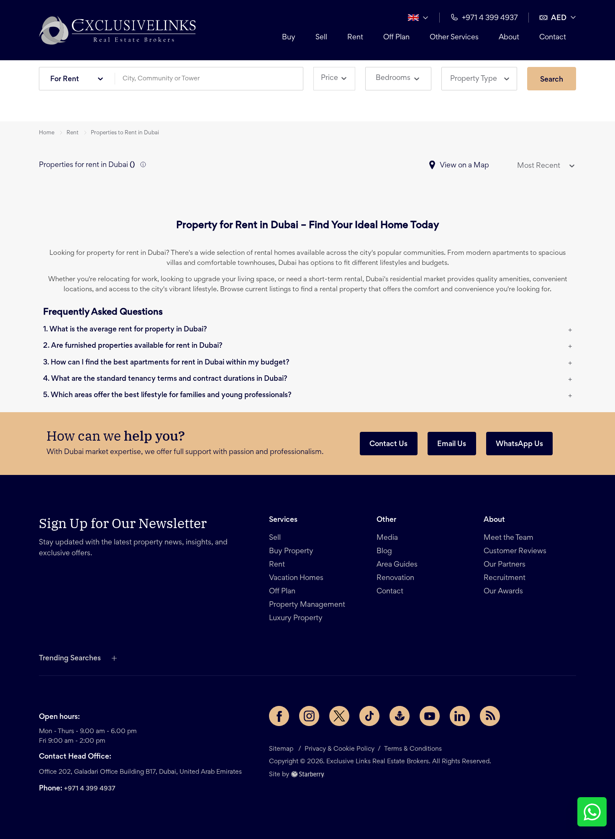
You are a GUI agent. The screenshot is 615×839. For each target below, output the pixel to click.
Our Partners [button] (504, 565)
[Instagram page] (309, 716)
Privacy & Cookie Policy (339, 749)
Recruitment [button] (504, 578)
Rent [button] (355, 37)
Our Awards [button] (503, 591)
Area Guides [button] (397, 565)
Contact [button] (552, 37)
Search (551, 80)
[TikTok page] (369, 716)
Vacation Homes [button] (296, 578)
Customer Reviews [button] (515, 551)
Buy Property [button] (291, 551)
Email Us (451, 444)
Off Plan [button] (396, 37)
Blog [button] (384, 551)
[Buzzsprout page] (400, 716)
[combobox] (212, 79)
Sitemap (281, 749)
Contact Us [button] (388, 444)
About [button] (509, 37)
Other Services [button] (454, 37)
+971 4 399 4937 (89, 789)
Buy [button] (288, 37)
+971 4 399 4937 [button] (490, 18)
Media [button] (387, 538)
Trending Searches (70, 658)
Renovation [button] (395, 578)
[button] (117, 30)
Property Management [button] (307, 605)
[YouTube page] (430, 716)
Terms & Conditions (413, 749)
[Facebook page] (279, 716)
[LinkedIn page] (460, 716)
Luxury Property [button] (296, 618)
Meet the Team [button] (508, 538)
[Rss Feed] (490, 716)
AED (558, 18)
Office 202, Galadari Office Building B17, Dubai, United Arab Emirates (140, 772)
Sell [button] (321, 37)
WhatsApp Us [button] (519, 444)
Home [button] (46, 133)
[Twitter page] (339, 716)
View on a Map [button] (464, 165)
